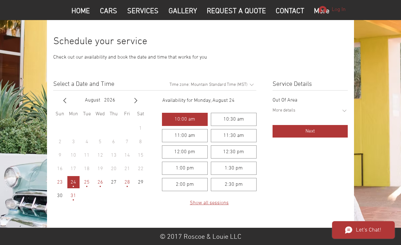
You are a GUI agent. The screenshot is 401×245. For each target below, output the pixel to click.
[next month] (135, 100)
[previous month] (65, 100)
